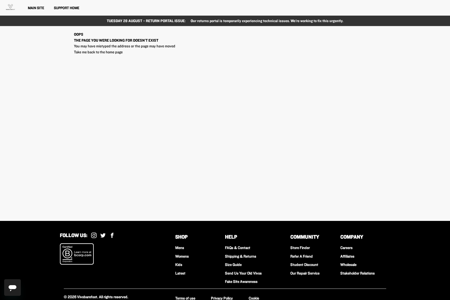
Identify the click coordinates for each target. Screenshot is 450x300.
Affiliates (347, 256)
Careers (346, 247)
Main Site (36, 8)
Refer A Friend (301, 256)
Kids (178, 264)
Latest (180, 273)
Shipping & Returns (240, 256)
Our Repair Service (305, 273)
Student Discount (304, 264)
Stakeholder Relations (357, 273)
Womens (182, 256)
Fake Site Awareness (241, 281)
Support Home (66, 8)
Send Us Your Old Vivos (243, 273)
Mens (179, 247)
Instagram (94, 235)
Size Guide (233, 264)
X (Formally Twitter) (103, 235)
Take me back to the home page (98, 52)
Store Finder (300, 247)
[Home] (10, 7)
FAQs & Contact (237, 247)
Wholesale (348, 264)
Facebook (112, 235)
